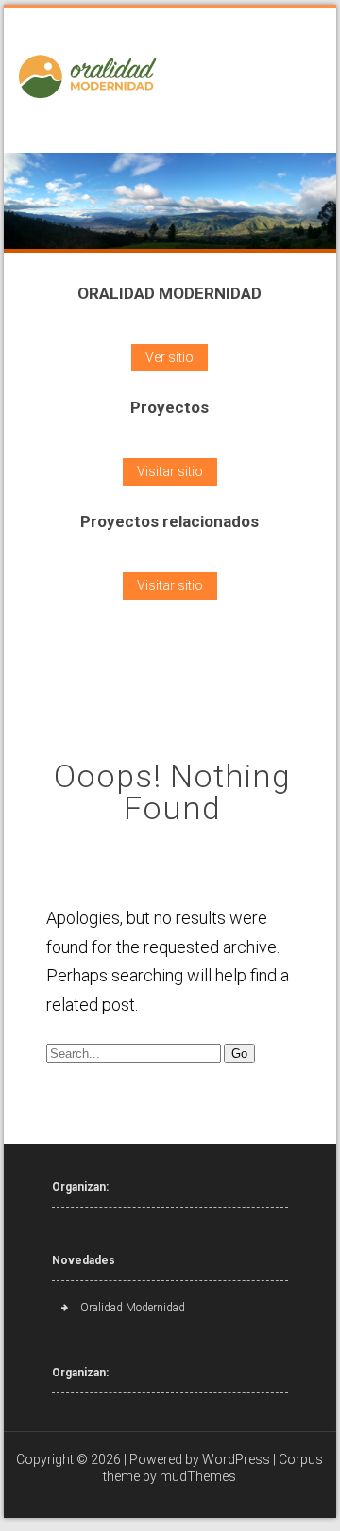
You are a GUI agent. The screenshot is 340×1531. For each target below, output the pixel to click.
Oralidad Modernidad (132, 1307)
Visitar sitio (170, 471)
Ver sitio (169, 357)
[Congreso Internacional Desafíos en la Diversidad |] (90, 77)
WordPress (236, 1459)
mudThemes (198, 1476)
